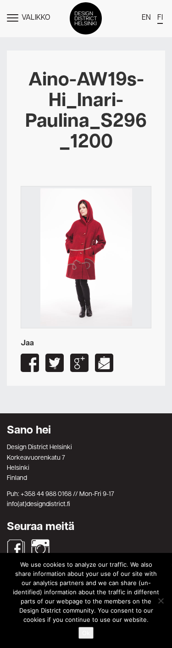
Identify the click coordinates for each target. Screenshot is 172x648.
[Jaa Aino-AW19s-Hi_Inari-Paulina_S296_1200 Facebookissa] (30, 363)
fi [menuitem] (160, 18)
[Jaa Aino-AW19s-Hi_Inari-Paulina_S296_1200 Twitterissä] (54, 363)
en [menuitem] (146, 18)
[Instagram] (40, 548)
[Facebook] (16, 548)
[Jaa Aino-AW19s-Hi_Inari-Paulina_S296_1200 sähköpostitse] (104, 363)
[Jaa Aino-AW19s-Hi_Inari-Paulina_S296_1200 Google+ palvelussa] (79, 363)
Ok (86, 633)
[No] (160, 600)
